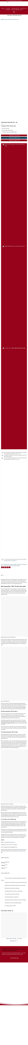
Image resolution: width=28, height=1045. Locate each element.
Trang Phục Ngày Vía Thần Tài (17, 9)
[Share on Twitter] (4, 567)
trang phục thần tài (16, 565)
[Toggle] (2, 878)
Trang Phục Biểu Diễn (15, 8)
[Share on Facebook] (2, 567)
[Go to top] (25, 1043)
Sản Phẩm (8, 8)
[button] (1, 3)
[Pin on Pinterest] (8, 567)
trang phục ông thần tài (8, 565)
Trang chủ (3, 8)
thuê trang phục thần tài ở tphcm (20, 849)
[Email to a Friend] (6, 567)
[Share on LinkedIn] (10, 567)
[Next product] (14, 12)
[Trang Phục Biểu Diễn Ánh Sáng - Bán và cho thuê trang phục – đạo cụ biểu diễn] (14, 3)
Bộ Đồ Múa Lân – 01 (14, 940)
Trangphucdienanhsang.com (9, 842)
